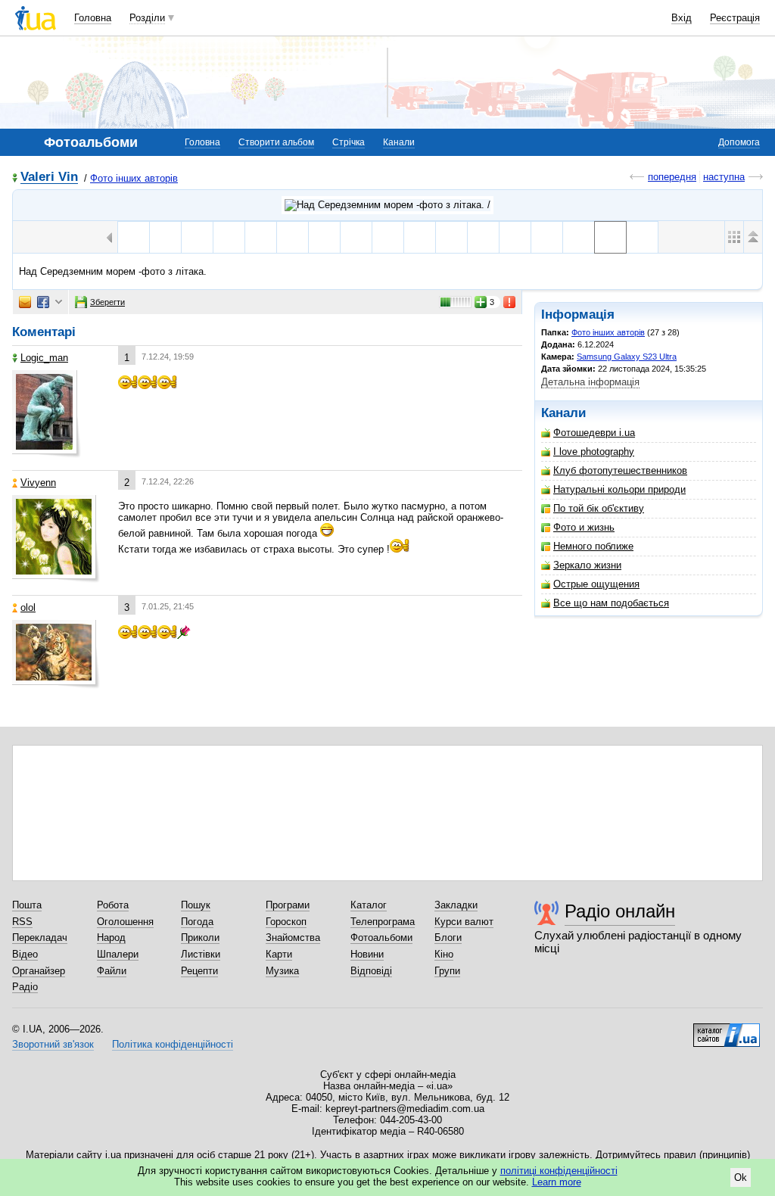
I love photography (593, 451)
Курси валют (463, 921)
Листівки (200, 954)
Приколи (200, 937)
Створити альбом (276, 142)
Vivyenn (38, 482)
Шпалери (118, 954)
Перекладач (39, 937)
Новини (367, 954)
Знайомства (293, 937)
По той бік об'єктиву (598, 508)
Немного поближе (593, 546)
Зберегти (107, 302)
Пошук (195, 905)
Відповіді (371, 970)
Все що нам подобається (611, 603)
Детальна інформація (590, 382)
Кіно (443, 954)
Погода (197, 921)
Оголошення (125, 921)
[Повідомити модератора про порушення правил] (510, 302)
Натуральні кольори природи (619, 489)
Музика (282, 970)
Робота (113, 905)
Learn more (556, 1182)
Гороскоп (286, 921)
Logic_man (44, 357)
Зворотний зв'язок (53, 1044)
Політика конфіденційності (172, 1044)
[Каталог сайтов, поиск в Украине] (726, 1029)
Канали (399, 142)
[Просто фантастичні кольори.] (578, 237)
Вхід (681, 17)
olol (28, 607)
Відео (25, 954)
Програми (288, 905)
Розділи (147, 17)
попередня (672, 176)
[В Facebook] (43, 302)
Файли (111, 970)
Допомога (739, 142)
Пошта (27, 905)
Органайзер (38, 970)
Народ (111, 937)
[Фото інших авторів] (387, 205)
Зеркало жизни (587, 565)
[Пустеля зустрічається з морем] (642, 237)
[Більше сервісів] (58, 302)
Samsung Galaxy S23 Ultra (627, 356)
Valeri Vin (49, 177)
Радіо (25, 986)
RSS (22, 921)
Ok (740, 1177)
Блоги (448, 937)
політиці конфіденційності (559, 1170)
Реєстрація (735, 17)
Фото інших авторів (134, 178)
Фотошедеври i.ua (594, 432)
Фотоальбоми (381, 937)
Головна (92, 17)
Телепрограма (382, 921)
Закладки (456, 905)
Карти (279, 954)
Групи (447, 970)
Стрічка (348, 142)
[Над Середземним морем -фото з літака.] (610, 237)
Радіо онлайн (620, 911)
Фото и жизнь (584, 527)
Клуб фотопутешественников (620, 470)
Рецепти (199, 970)
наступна (724, 176)
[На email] (25, 302)
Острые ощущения (596, 584)
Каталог (368, 905)
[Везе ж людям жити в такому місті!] (356, 237)
